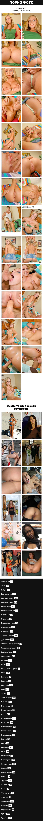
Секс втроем (8, 760)
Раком (5, 743)
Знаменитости (8, 652)
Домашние (7, 640)
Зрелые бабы (7, 656)
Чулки (5, 814)
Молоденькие (8, 718)
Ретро (5, 752)
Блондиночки (8, 594)
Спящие (5, 776)
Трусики (6, 781)
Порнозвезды (8, 735)
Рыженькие (7, 756)
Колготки (6, 677)
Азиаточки (6, 582)
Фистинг (5, 797)
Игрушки (6, 660)
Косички (6, 681)
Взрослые (6, 619)
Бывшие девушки (9, 611)
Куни (4, 689)
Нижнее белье (8, 731)
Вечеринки (7, 615)
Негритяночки (8, 727)
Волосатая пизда (9, 623)
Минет (5, 714)
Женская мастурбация (11, 644)
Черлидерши (7, 810)
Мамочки (6, 702)
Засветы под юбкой (10, 648)
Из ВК (5, 664)
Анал (5, 586)
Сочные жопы (8, 764)
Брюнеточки (7, 606)
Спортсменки (8, 772)
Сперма (15, 11)
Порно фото (21, 2)
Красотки (6, 685)
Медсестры (7, 706)
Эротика (6, 818)
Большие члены (9, 602)
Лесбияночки (8, 698)
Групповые (7, 631)
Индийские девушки (10, 669)
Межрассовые (8, 710)
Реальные (6, 747)
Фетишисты (7, 793)
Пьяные (5, 739)
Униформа (6, 785)
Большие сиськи (24, 11)
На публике (7, 723)
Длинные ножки (9, 635)
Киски (5, 673)
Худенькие (7, 801)
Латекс (5, 694)
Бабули (5, 590)
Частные (6, 805)
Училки (5, 789)
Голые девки (7, 627)
